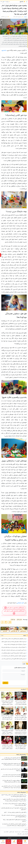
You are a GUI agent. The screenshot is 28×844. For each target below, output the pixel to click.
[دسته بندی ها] (26, 2)
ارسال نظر (5, 683)
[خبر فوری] (0, 255)
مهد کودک (13, 619)
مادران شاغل (19, 619)
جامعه (25, 17)
